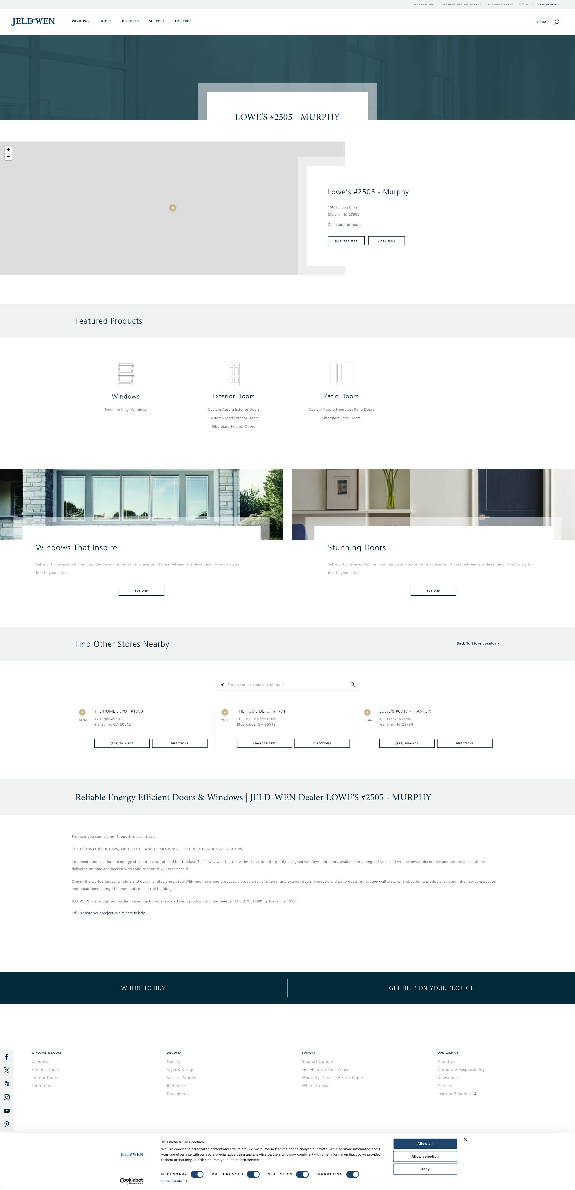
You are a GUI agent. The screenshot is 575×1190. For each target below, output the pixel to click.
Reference (176, 1085)
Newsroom (448, 1077)
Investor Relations (455, 1093)
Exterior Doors (233, 396)
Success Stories (181, 1077)
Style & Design (181, 1069)
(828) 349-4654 (407, 743)
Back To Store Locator (476, 643)
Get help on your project (431, 987)
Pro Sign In (548, 4)
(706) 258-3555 (264, 743)
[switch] (253, 1174)
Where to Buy (424, 4)
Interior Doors (44, 1077)
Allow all (425, 1144)
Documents (177, 1093)
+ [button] (8, 150)
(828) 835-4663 (346, 240)
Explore (141, 591)
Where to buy (143, 987)
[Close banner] (465, 1139)
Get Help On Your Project (326, 1069)
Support (157, 21)
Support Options (318, 1061)
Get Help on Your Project (461, 4)
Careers (445, 1085)
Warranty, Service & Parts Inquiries (335, 1077)
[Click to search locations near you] (222, 684)
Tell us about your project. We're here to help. (109, 913)
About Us (447, 1061)
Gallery (173, 1061)
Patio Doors (341, 396)
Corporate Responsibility (461, 1069)
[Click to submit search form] (353, 684)
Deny (425, 1169)
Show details (171, 1181)
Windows (126, 396)
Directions (386, 240)
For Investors (499, 4)
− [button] (8, 157)
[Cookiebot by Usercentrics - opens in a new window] (131, 1181)
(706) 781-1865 (122, 743)
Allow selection (425, 1156)
